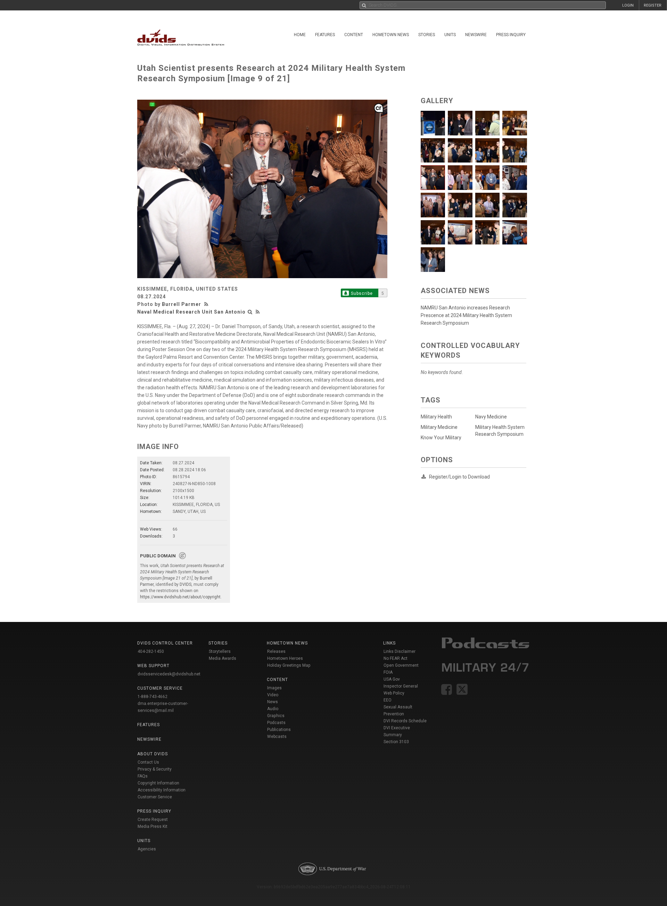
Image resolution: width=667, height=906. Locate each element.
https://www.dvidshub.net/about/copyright (180, 597)
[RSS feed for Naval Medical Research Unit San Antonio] (258, 312)
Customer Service (155, 797)
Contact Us (148, 762)
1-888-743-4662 (152, 696)
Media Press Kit (152, 826)
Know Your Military (441, 437)
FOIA (388, 672)
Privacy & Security (155, 769)
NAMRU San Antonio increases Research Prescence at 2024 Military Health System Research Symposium (466, 315)
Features (325, 34)
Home (300, 34)
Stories (426, 34)
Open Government (401, 665)
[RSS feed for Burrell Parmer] (207, 304)
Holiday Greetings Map (289, 665)
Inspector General (401, 686)
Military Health (436, 416)
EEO (388, 700)
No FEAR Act (395, 658)
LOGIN (628, 5)
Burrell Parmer (181, 304)
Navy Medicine (491, 416)
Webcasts (277, 736)
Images (274, 687)
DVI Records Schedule (405, 720)
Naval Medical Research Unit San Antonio (191, 312)
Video (272, 694)
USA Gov (392, 679)
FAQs (143, 776)
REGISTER (652, 5)
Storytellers (220, 651)
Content (353, 34)
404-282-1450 (151, 651)
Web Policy (394, 693)
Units (450, 34)
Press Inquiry (511, 34)
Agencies (147, 849)
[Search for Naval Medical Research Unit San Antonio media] (250, 312)
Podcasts (276, 722)
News (272, 701)
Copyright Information (158, 783)
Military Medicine (439, 427)
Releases (276, 651)
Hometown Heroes (285, 658)
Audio (272, 708)
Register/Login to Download (459, 477)
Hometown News (390, 34)
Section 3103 (396, 741)
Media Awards (222, 658)
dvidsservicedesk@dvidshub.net (169, 674)
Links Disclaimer (399, 651)
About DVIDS (152, 753)
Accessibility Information (162, 790)
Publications (279, 729)
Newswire (476, 34)
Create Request (153, 819)
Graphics (276, 715)
